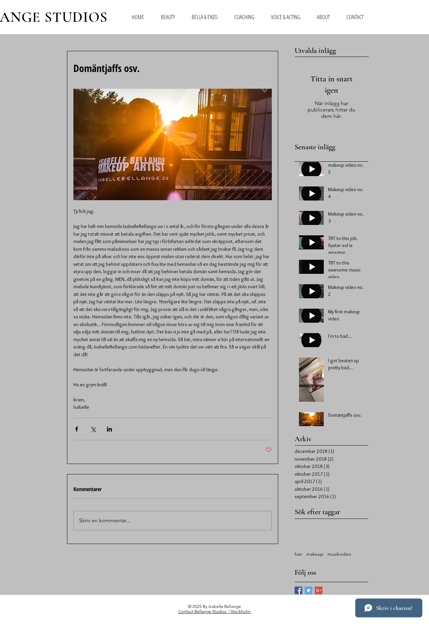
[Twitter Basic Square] (308, 590)
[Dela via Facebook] (76, 429)
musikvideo (339, 554)
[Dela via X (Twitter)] (93, 429)
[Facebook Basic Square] (298, 590)
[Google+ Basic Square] (318, 590)
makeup (314, 554)
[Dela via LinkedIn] (109, 429)
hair (298, 554)
